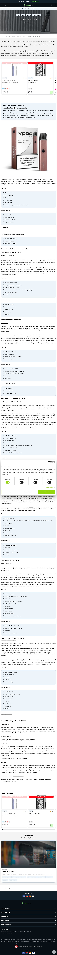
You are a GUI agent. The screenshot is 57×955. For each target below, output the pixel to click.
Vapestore (26, 950)
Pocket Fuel (9, 753)
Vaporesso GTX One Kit (8, 63)
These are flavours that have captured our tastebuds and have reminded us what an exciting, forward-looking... (27, 874)
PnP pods (13, 664)
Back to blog (6, 888)
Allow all (46, 492)
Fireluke (31, 507)
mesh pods (51, 340)
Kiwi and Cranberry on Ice (45, 731)
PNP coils (34, 427)
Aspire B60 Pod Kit (9, 388)
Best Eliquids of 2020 (18, 776)
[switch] (21, 482)
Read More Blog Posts (27, 838)
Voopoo (50, 43)
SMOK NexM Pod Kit (33, 63)
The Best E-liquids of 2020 (9, 871)
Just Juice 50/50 (35, 729)
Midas (35, 772)
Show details (49, 487)
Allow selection (28, 492)
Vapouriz (40, 43)
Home (3, 36)
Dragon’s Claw (24, 770)
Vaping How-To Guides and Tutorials (16, 36)
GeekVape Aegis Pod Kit (10, 393)
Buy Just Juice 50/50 (6, 736)
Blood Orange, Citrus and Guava (17, 731)
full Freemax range (30, 510)
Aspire (44, 43)
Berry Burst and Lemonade (19, 732)
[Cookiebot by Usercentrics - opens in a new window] (49, 462)
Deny (10, 492)
